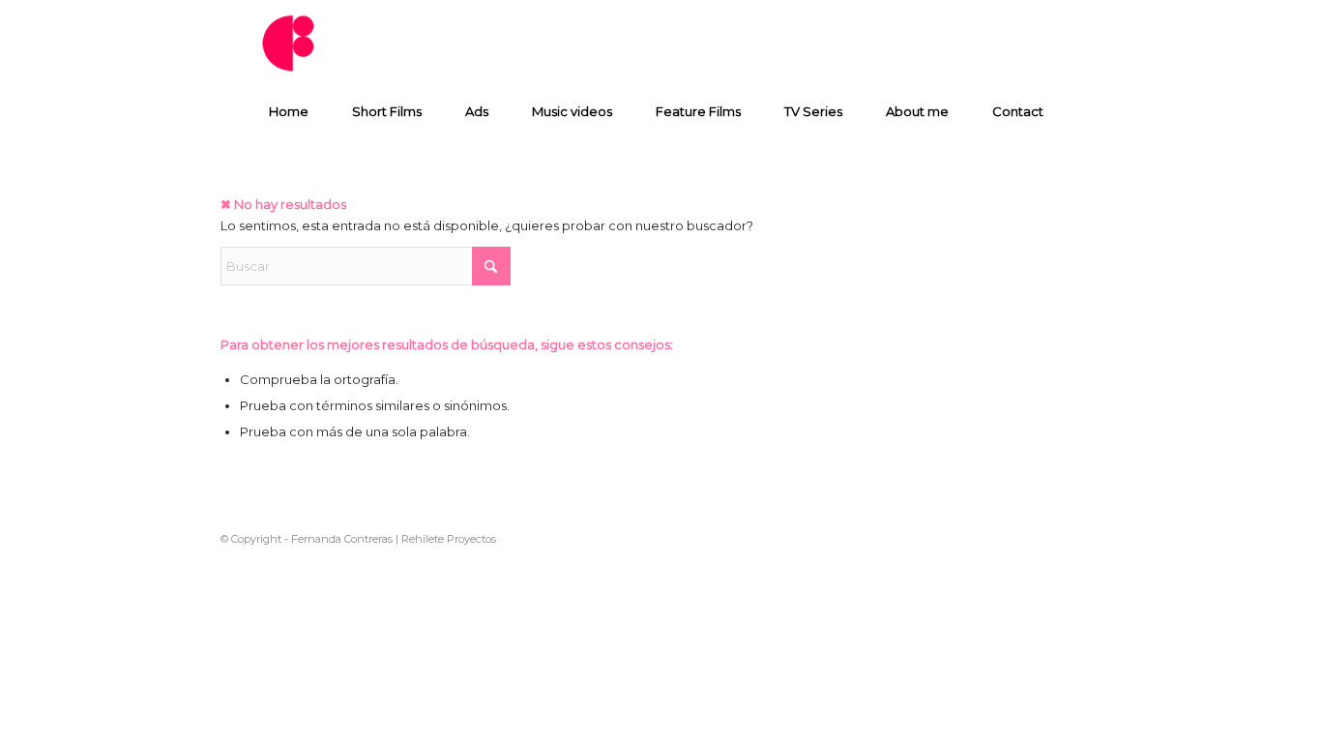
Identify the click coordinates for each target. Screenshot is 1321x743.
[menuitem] (293, 111)
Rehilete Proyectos (448, 539)
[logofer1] (291, 43)
